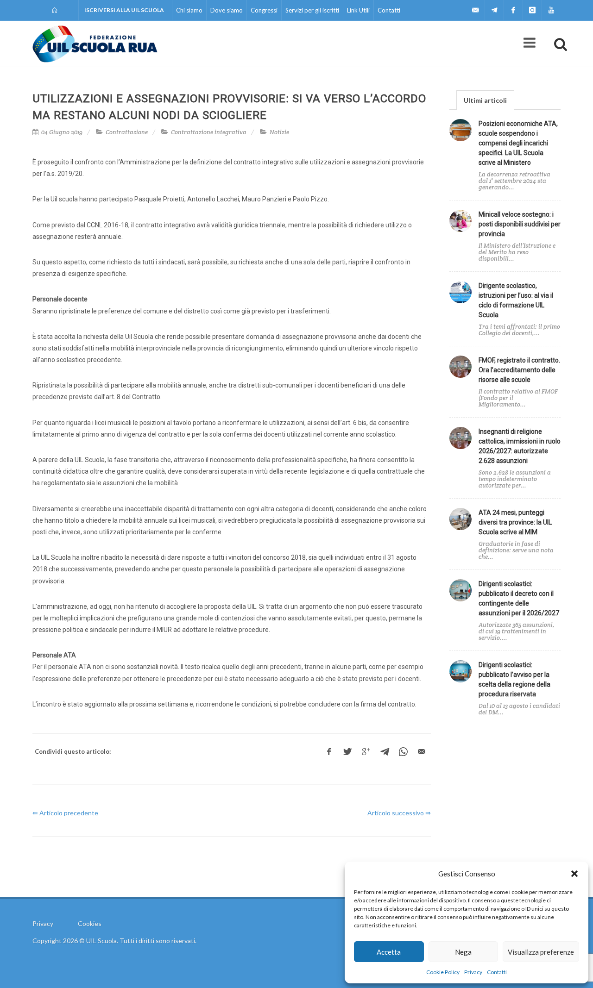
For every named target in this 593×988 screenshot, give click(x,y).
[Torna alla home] (55, 10)
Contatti (497, 972)
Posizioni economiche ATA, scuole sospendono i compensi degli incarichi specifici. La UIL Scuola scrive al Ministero (518, 143)
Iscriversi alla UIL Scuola (124, 9)
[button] (574, 873)
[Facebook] (513, 10)
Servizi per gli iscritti (312, 10)
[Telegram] (494, 10)
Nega (463, 952)
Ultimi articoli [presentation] (485, 100)
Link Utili (358, 10)
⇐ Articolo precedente (65, 813)
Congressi (264, 10)
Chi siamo (189, 10)
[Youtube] (551, 10)
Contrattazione (127, 132)
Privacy (473, 972)
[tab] (485, 99)
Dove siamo (226, 10)
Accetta (389, 952)
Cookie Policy (443, 972)
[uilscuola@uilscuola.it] (475, 10)
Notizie (279, 132)
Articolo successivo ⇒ (399, 813)
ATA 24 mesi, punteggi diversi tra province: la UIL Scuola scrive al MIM (515, 522)
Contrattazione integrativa (208, 132)
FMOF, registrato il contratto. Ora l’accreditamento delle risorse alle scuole (519, 369)
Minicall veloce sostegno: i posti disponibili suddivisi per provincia (520, 224)
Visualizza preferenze (541, 952)
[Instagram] (532, 10)
